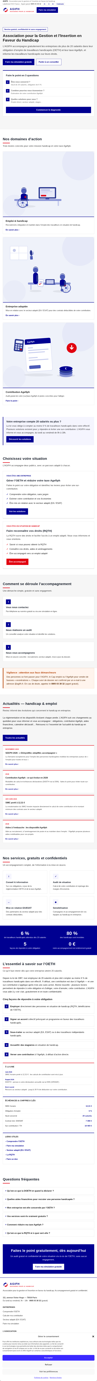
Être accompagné (17, 562)
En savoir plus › (12, 764)
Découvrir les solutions (20, 439)
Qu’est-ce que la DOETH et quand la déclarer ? (30, 1191)
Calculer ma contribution (13, 1315)
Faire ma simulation (47, 10)
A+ (53, 4)
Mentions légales (56, 1377)
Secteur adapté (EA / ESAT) (19, 1150)
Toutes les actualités (15, 738)
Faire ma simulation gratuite (18, 62)
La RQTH (11, 1155)
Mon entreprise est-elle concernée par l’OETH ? (31, 1208)
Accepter (48, 1357)
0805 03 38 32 (36, 4)
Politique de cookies (41, 1377)
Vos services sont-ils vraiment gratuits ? (27, 1216)
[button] (93, 1336)
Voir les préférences (48, 1371)
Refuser (48, 1364)
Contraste (60, 4)
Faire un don (12, 1159)
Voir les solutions (17, 511)
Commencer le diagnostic (48, 110)
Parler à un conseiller (49, 62)
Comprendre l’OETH (16, 1141)
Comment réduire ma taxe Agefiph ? (25, 1225)
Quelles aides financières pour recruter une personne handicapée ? (41, 1199)
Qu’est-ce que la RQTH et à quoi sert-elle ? (28, 1233)
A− (45, 4)
